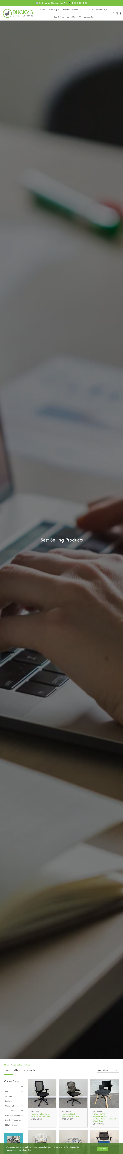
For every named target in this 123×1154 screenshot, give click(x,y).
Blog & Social (59, 17)
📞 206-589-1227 (78, 3)
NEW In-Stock (11, 1125)
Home (42, 9)
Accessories (10, 1110)
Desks (7, 1091)
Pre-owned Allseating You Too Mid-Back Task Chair (41, 1115)
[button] (14, 1086)
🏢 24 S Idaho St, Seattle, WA (51, 3)
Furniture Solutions (70, 9)
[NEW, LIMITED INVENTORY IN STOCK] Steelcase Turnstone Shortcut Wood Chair (104, 1117)
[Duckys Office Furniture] (18, 13)
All (6, 1086)
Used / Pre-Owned (13, 1120)
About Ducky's (101, 9)
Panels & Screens (12, 1115)
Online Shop (52, 9)
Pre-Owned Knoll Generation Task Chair (70, 1115)
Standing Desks (11, 1105)
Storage (8, 1096)
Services (87, 9)
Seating (8, 1101)
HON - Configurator (85, 17)
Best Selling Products (21, 1065)
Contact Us (71, 17)
